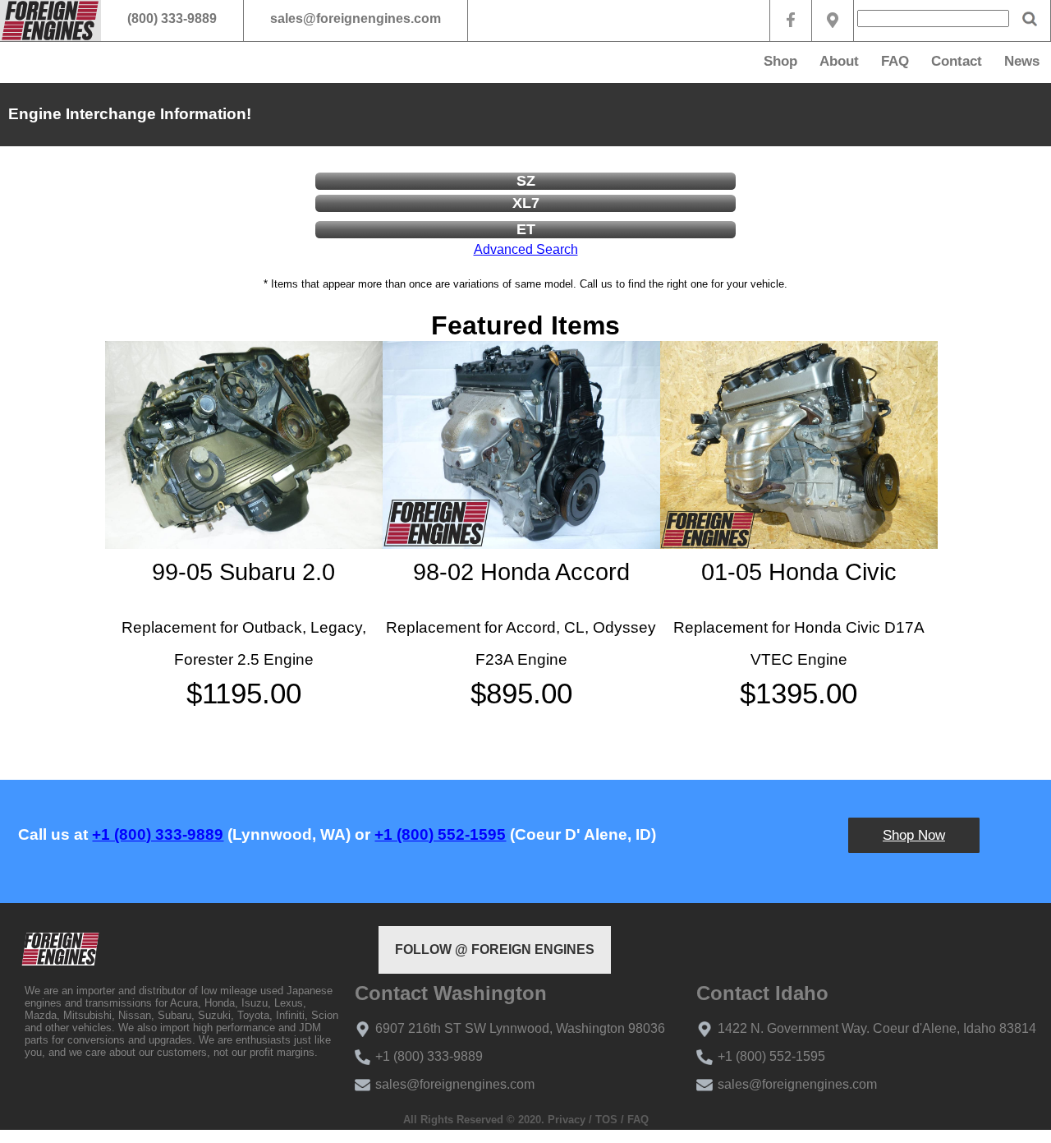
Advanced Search (526, 249)
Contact (956, 61)
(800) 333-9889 (172, 18)
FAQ (895, 61)
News (1022, 61)
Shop (780, 61)
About (839, 61)
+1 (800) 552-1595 (440, 834)
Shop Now (914, 835)
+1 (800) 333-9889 (157, 834)
